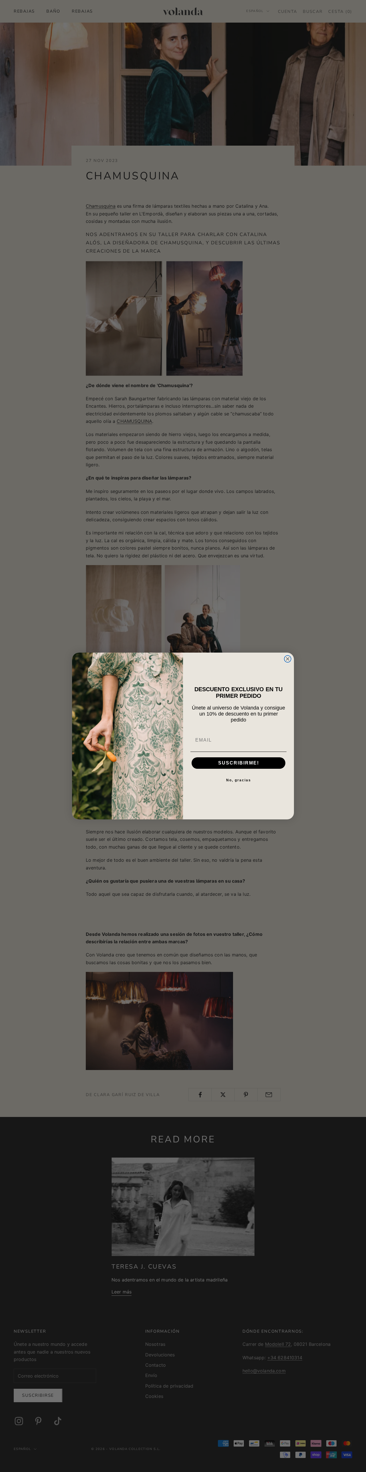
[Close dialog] (287, 658)
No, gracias (238, 780)
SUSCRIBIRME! (238, 762)
